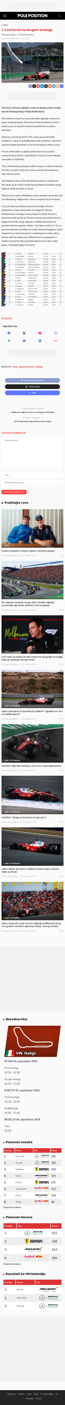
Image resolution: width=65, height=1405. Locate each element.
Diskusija (6, 318)
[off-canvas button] (5, 16)
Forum (39, 1398)
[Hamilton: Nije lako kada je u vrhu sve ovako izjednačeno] (32, 743)
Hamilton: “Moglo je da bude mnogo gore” (24, 817)
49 (62, 931)
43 (62, 876)
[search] (59, 16)
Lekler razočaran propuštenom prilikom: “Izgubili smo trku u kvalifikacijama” (32, 713)
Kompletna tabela (12, 1207)
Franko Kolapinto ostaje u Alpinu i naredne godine (28, 550)
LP (57, 1394)
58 (62, 770)
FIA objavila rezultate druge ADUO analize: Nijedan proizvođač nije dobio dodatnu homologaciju (28, 604)
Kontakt (29, 1398)
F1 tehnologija (47, 1394)
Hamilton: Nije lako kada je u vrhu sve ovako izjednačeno (31, 765)
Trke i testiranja (12, 706)
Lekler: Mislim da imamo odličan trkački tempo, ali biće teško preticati (30, 870)
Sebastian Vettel (26, 367)
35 (62, 719)
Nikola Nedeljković (11, 555)
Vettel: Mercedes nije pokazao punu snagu (32, 421)
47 (62, 822)
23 (62, 610)
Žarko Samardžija (8, 35)
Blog (36, 1394)
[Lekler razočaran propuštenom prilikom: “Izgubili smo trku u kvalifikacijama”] (32, 689)
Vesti (5, 25)
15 (62, 664)
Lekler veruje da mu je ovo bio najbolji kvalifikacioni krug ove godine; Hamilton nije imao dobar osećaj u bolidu (31, 925)
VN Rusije (39, 367)
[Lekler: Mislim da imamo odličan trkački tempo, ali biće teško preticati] (32, 846)
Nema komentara (26, 35)
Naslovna (11, 1394)
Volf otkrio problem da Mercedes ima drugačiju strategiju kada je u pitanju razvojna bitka (32, 658)
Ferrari (15, 367)
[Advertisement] (32, 5)
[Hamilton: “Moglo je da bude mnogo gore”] (32, 795)
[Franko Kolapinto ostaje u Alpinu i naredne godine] (32, 528)
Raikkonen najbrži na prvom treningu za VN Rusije (32, 412)
